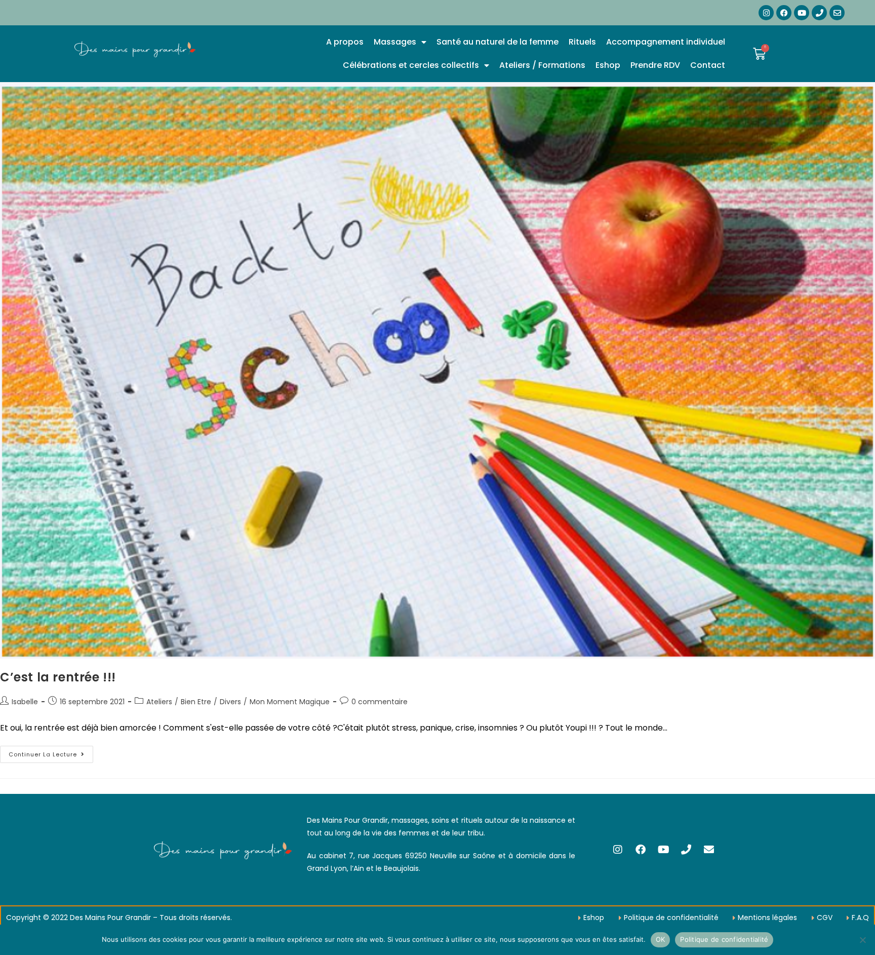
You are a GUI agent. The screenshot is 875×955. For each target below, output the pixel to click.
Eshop (607, 65)
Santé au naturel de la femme (497, 42)
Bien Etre (196, 702)
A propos (345, 42)
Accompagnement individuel (665, 42)
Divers (230, 702)
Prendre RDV (655, 65)
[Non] (862, 940)
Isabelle (25, 702)
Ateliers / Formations (542, 65)
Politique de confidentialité (724, 939)
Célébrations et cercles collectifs (411, 65)
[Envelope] (837, 12)
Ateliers (159, 702)
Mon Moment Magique (290, 702)
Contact (707, 65)
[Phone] (819, 12)
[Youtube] (801, 12)
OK (660, 939)
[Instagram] (766, 12)
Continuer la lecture (51, 752)
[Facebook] (783, 12)
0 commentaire (379, 702)
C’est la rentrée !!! (58, 677)
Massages (395, 42)
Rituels (582, 42)
